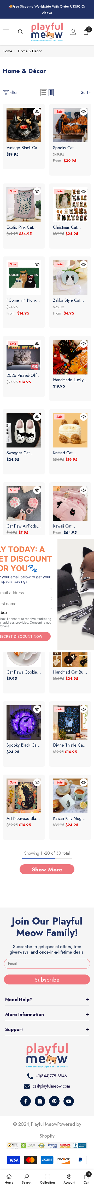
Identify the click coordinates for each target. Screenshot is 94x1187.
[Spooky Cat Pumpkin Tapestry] (70, 125)
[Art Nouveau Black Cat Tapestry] (24, 796)
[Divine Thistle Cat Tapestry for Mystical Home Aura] (70, 722)
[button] (43, 92)
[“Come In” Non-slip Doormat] (24, 277)
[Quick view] (37, 112)
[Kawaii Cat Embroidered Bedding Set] (70, 503)
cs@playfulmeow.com (51, 1086)
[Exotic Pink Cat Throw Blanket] (24, 204)
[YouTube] (68, 1101)
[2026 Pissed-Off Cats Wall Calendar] (24, 355)
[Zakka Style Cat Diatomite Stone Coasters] (70, 277)
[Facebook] (25, 1101)
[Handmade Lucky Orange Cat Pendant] (70, 357)
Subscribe (47, 979)
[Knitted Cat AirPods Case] (70, 430)
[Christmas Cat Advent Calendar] (70, 204)
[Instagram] (40, 1101)
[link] (26, 1178)
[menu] (6, 32)
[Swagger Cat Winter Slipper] (24, 430)
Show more (47, 869)
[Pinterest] (54, 1101)
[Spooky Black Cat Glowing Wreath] (24, 722)
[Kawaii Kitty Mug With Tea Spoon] (70, 796)
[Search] (20, 32)
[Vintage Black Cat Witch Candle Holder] (24, 125)
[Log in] (73, 32)
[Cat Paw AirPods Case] (24, 503)
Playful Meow (44, 1124)
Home (7, 51)
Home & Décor (30, 51)
